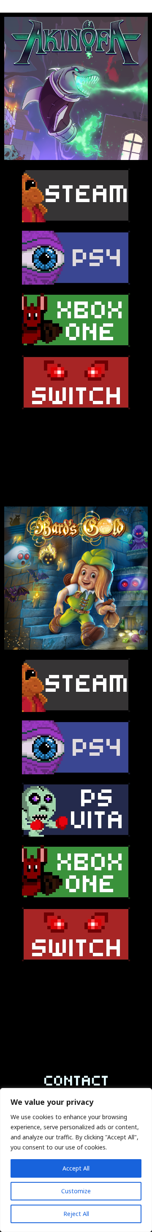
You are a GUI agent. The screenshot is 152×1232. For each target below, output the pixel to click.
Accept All (76, 1168)
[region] (76, 1160)
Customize (76, 1191)
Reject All (76, 1214)
